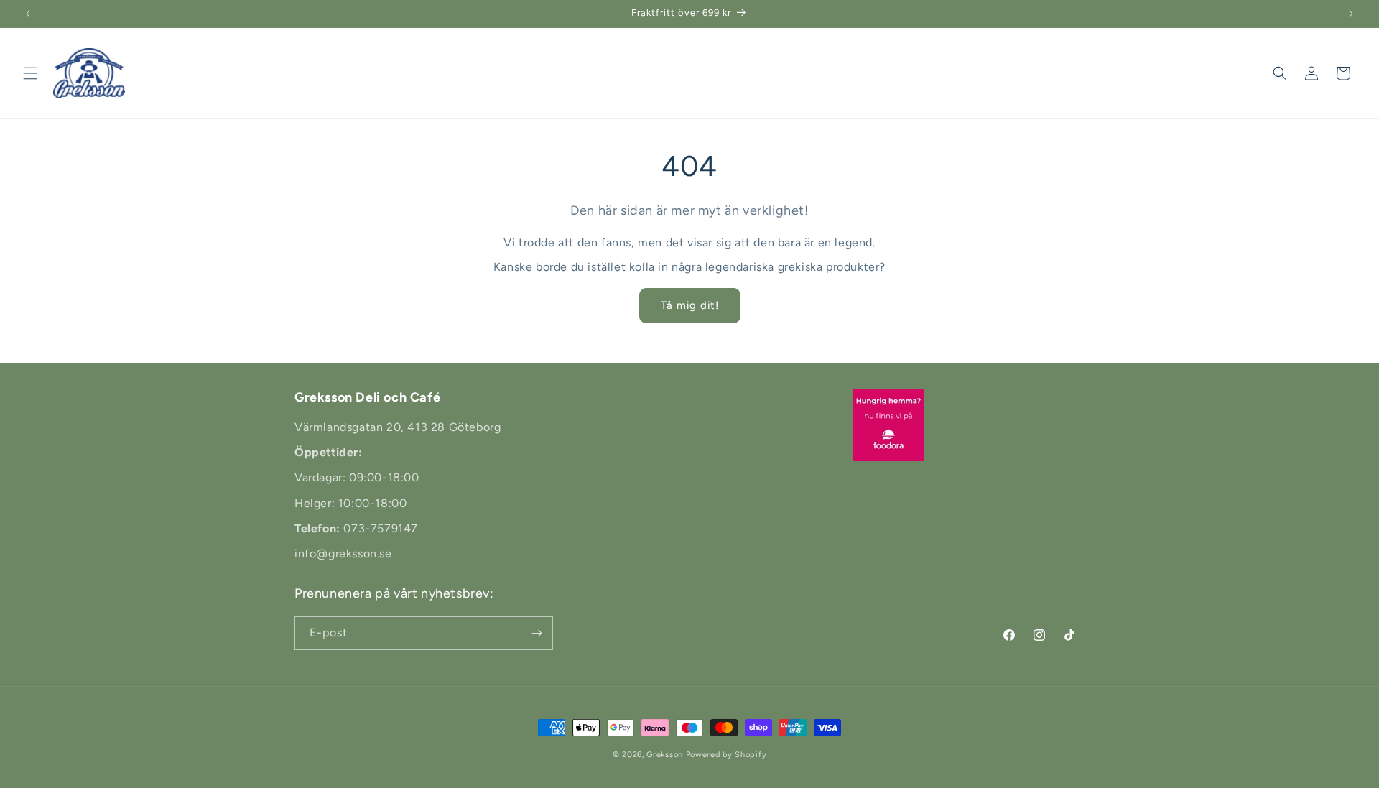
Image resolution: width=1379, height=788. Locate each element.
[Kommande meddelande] (1351, 13)
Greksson (665, 754)
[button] (30, 73)
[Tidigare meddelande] (28, 13)
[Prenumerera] (536, 633)
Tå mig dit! (690, 305)
